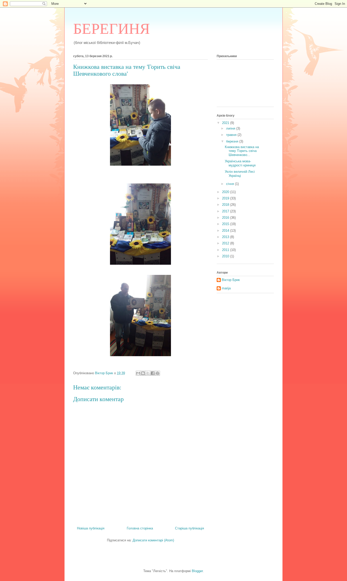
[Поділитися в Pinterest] (157, 373)
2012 (226, 243)
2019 (226, 198)
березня (232, 141)
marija (226, 288)
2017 (226, 211)
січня (230, 184)
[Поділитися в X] (147, 373)
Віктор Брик (231, 280)
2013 (226, 237)
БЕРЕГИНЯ (111, 28)
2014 (226, 230)
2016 (226, 217)
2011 (226, 250)
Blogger (197, 571)
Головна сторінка (140, 528)
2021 (226, 123)
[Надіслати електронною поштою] (138, 373)
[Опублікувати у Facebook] (152, 373)
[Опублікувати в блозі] (143, 373)
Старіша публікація (189, 528)
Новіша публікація (90, 528)
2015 (226, 224)
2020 (226, 192)
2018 (226, 205)
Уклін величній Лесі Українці (240, 174)
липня (231, 128)
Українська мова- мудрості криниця (240, 163)
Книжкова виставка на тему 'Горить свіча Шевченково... (242, 151)
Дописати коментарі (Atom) (153, 540)
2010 (226, 256)
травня (232, 135)
